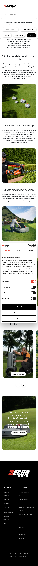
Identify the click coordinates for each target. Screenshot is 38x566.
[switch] (33, 287)
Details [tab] (19, 250)
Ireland (7, 35)
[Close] (35, 21)
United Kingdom (28, 29)
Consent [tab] (7, 250)
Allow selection (19, 313)
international (19, 35)
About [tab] (31, 250)
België (31, 35)
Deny (19, 319)
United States (10, 29)
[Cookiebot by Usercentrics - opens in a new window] (28, 245)
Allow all (19, 307)
